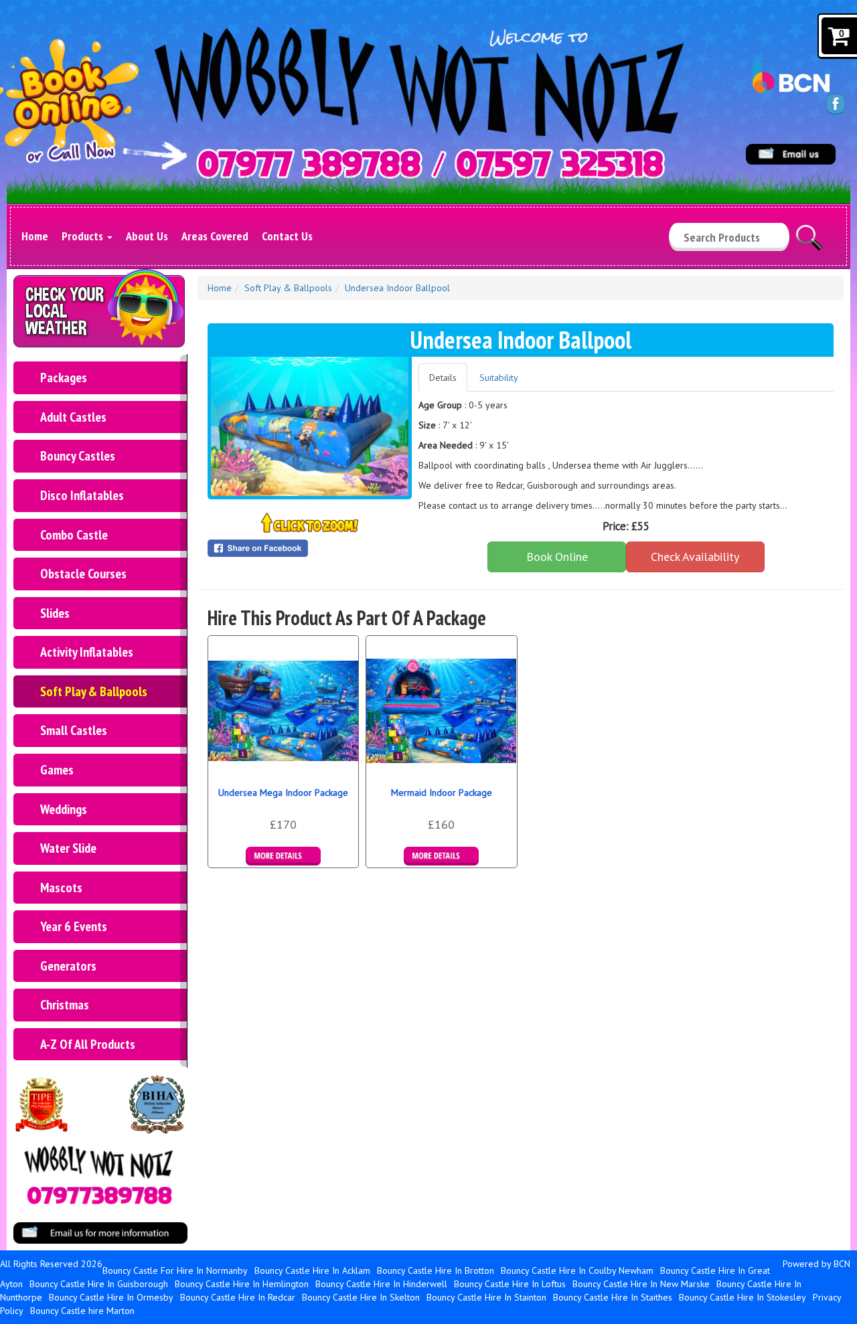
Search (809, 232)
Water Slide (68, 848)
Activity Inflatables (86, 652)
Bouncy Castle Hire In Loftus (510, 1284)
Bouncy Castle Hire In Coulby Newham (577, 1270)
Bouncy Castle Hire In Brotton (435, 1270)
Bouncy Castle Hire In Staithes (612, 1297)
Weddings (63, 809)
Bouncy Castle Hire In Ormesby (111, 1297)
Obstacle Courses (83, 573)
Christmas (64, 1004)
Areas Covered (214, 236)
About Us (147, 236)
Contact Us (287, 236)
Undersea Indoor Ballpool (397, 288)
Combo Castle (74, 535)
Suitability (498, 377)
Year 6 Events (73, 926)
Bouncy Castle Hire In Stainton (486, 1297)
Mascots (61, 887)
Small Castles (73, 730)
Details (443, 377)
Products (84, 236)
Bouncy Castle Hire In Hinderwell (381, 1284)
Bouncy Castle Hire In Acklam (312, 1270)
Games (57, 769)
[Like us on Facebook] (836, 104)
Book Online (557, 556)
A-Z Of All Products (87, 1044)
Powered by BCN (816, 1264)
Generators (68, 966)
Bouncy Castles (77, 456)
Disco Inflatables (82, 495)
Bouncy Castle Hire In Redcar (237, 1297)
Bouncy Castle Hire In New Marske (641, 1284)
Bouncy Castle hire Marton (82, 1311)
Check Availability (695, 556)
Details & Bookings (283, 856)
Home (34, 236)
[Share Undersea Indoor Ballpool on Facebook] (310, 548)
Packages (63, 377)
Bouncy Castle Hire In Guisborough (98, 1284)
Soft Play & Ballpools (93, 691)
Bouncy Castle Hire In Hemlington (242, 1284)
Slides (55, 613)
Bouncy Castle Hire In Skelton (361, 1297)
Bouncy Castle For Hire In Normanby (175, 1270)
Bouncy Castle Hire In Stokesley (742, 1297)
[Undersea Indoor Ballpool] (309, 426)
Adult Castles (73, 417)
